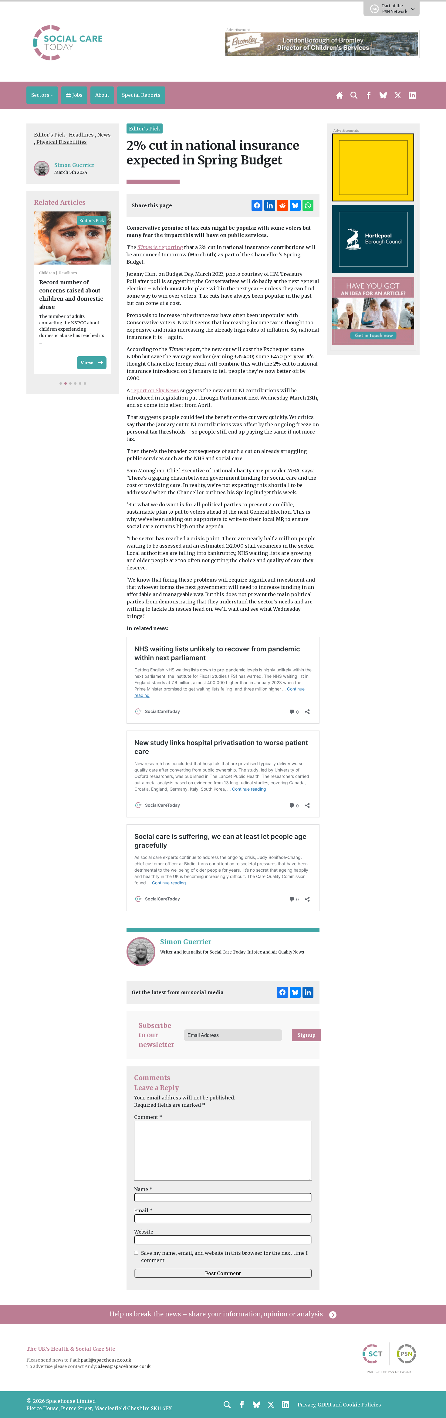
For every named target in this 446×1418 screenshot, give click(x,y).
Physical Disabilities (61, 142)
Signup (306, 1035)
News (104, 135)
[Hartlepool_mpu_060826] (373, 239)
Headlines (81, 135)
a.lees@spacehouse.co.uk (125, 1366)
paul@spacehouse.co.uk (106, 1360)
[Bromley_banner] (321, 44)
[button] (42, 95)
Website (143, 1232)
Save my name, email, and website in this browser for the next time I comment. (224, 1256)
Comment (148, 1117)
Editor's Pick (49, 135)
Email (143, 1210)
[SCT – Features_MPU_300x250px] (373, 311)
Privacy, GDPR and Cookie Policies (339, 1405)
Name (143, 1189)
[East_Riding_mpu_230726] (373, 167)
